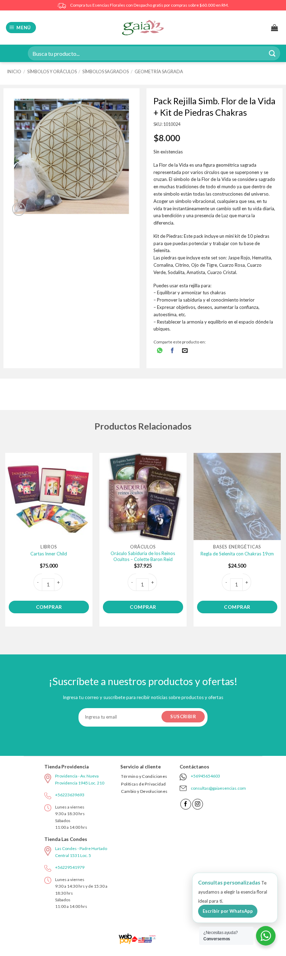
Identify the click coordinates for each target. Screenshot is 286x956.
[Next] (280, 542)
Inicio (14, 71)
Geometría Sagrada (159, 71)
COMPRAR (49, 607)
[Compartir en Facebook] (172, 351)
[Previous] (5, 542)
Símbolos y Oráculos (52, 71)
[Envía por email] (185, 351)
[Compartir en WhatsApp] (159, 351)
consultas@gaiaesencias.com (218, 788)
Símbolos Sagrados (105, 71)
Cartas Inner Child (48, 553)
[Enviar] (272, 53)
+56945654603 (205, 776)
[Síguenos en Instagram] (197, 804)
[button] (21, 27)
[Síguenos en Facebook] (185, 804)
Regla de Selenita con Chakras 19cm (237, 553)
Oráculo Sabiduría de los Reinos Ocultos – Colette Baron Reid (143, 556)
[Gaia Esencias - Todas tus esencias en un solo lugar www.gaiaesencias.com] (143, 27)
